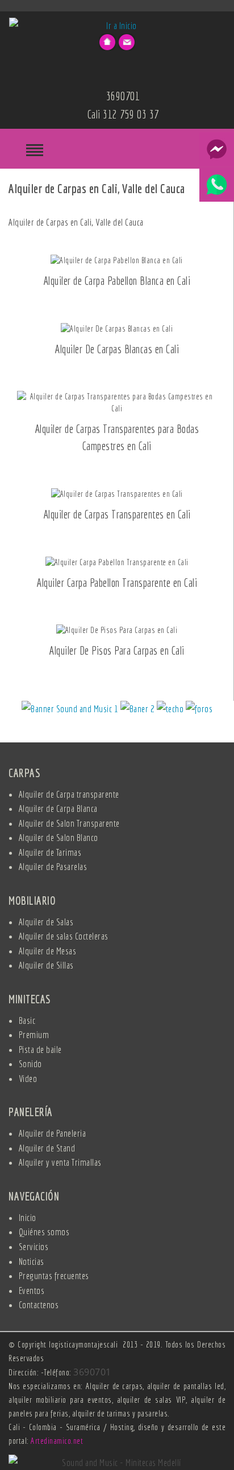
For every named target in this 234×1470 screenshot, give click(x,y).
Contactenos (39, 1304)
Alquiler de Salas (46, 921)
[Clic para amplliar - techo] (171, 710)
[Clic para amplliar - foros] (199, 710)
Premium (34, 1034)
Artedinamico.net (57, 1441)
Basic (27, 1020)
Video (28, 1078)
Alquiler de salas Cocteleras (63, 935)
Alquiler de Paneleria (52, 1133)
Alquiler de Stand (47, 1147)
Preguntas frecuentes (54, 1275)
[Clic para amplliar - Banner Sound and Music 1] (71, 710)
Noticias (31, 1261)
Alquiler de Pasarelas (53, 866)
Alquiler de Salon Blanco (58, 837)
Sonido (30, 1063)
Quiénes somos (44, 1231)
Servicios (34, 1246)
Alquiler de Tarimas (50, 852)
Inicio (27, 1217)
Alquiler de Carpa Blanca (58, 808)
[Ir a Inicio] (117, 24)
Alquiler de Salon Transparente (69, 823)
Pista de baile (40, 1049)
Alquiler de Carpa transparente (69, 794)
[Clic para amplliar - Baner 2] (138, 710)
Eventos (32, 1290)
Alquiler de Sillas (46, 964)
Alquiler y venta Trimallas (60, 1162)
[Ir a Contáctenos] (126, 40)
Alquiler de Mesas (48, 950)
